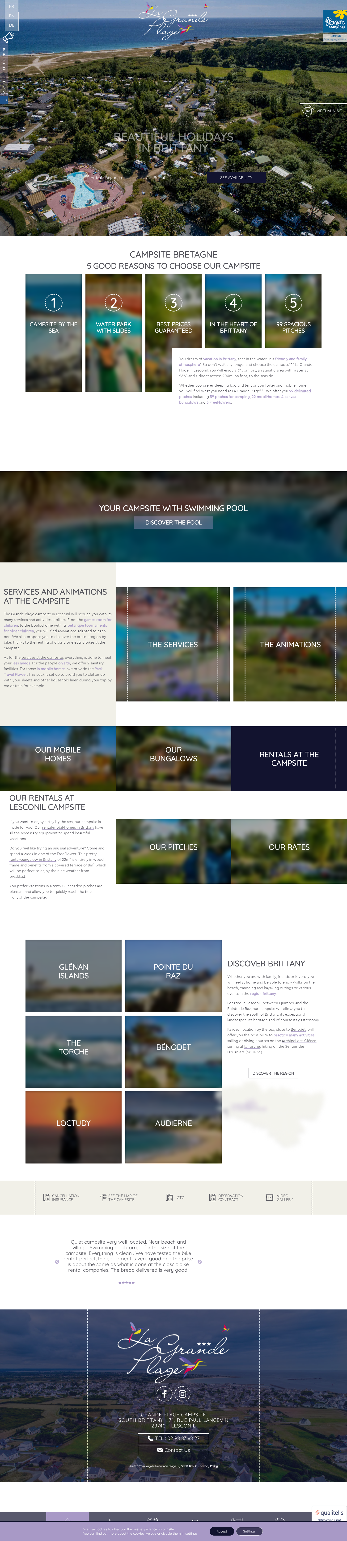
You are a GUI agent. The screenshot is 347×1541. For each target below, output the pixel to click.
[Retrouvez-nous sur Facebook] (165, 1394)
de (11, 25)
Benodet (298, 1029)
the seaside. (264, 375)
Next (199, 1262)
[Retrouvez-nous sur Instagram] (182, 1394)
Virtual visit (329, 110)
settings (191, 1533)
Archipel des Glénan (299, 1040)
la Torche (252, 1046)
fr (11, 6)
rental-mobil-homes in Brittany (68, 827)
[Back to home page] (173, 4)
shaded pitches (83, 885)
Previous (57, 1262)
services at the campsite (42, 657)
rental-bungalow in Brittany (32, 859)
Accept (222, 1531)
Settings (249, 1531)
